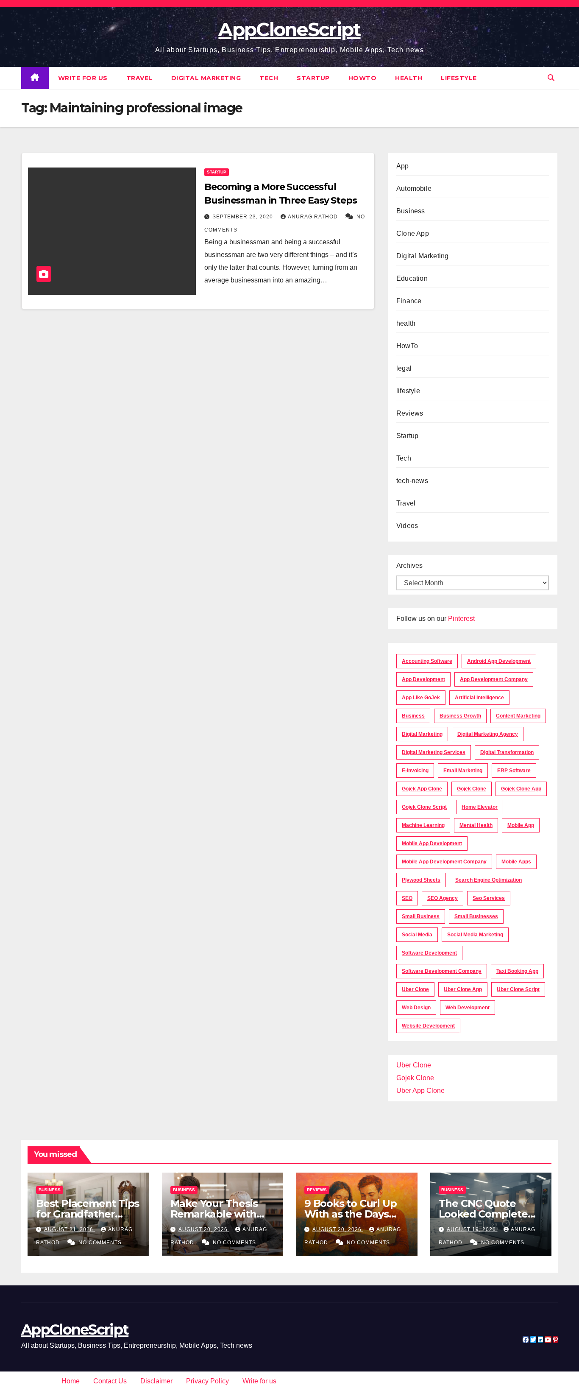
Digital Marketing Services (433, 752)
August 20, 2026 (203, 1229)
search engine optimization (488, 880)
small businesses (476, 916)
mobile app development (432, 843)
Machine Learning (423, 825)
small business (421, 916)
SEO (407, 898)
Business (410, 211)
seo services (489, 898)
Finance (408, 300)
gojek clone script (424, 807)
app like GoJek (421, 698)
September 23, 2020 (243, 217)
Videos (407, 525)
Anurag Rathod (314, 217)
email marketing (462, 771)
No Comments (100, 1243)
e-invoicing (415, 771)
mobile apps (516, 862)
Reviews (409, 413)
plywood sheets (421, 880)
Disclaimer (156, 1381)
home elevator (480, 807)
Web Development (467, 1008)
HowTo (362, 78)
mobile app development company (444, 862)
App (402, 166)
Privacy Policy (207, 1381)
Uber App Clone (420, 1090)
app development (423, 679)
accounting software (427, 661)
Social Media (417, 935)
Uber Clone (413, 1065)
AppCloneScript (289, 29)
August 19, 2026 (472, 1229)
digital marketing (422, 734)
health (408, 78)
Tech (268, 78)
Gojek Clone (471, 789)
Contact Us (110, 1381)
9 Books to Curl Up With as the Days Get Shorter (350, 1214)
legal (404, 368)
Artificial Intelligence (479, 698)
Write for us (83, 78)
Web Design (416, 1008)
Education (412, 278)
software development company (442, 971)
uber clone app (463, 989)
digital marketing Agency (487, 734)
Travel (139, 78)
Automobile (413, 188)
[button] (551, 77)
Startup (313, 78)
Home (70, 1381)
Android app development (499, 661)
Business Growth (460, 716)
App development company (494, 679)
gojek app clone (422, 789)
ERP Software (514, 771)
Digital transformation (507, 752)
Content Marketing (518, 716)
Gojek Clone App (521, 789)
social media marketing (475, 935)
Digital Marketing (206, 78)
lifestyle (459, 78)
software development (429, 953)
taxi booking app (517, 971)
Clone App (412, 233)
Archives (409, 565)
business (413, 716)
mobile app (520, 825)
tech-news (412, 480)
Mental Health (476, 825)
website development (428, 1026)
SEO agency (442, 898)
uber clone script (518, 989)
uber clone (415, 989)
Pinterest (461, 618)
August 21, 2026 (69, 1229)
